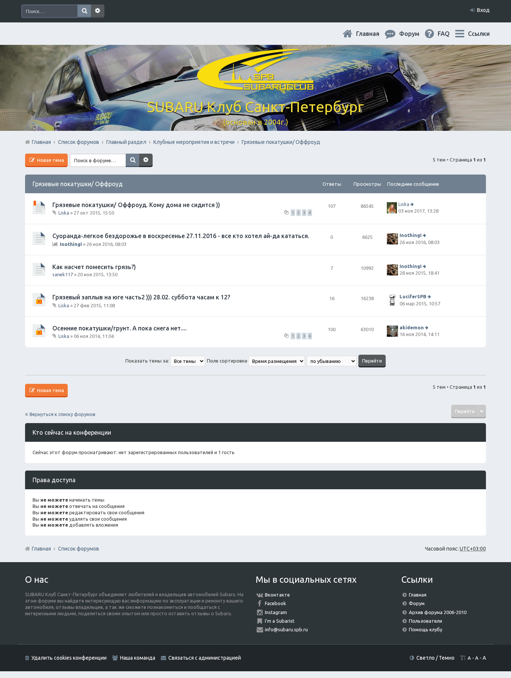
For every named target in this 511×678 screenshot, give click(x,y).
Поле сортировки (227, 360)
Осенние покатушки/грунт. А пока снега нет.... (119, 328)
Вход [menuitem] (483, 10)
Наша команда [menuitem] (137, 658)
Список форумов (78, 549)
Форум (417, 603)
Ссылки (479, 33)
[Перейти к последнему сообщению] (412, 204)
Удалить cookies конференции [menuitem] (69, 658)
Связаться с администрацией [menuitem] (204, 658)
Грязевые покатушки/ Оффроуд (78, 184)
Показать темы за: (147, 360)
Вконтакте (277, 594)
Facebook (275, 603)
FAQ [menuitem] (450, 33)
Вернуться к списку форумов (62, 414)
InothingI (71, 244)
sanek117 (62, 274)
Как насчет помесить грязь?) (94, 267)
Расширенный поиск (97, 11)
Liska (63, 212)
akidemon (412, 327)
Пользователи (425, 620)
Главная (373, 33)
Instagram (276, 612)
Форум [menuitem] (415, 33)
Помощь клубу (425, 629)
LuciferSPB (413, 296)
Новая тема (50, 160)
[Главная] (255, 85)
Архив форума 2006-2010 (437, 612)
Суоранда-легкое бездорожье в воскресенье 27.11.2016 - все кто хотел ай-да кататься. (180, 235)
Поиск (84, 11)
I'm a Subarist (279, 620)
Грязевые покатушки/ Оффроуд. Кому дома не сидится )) (136, 204)
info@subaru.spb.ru (286, 629)
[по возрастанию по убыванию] (332, 360)
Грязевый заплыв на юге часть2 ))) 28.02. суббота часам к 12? (141, 297)
